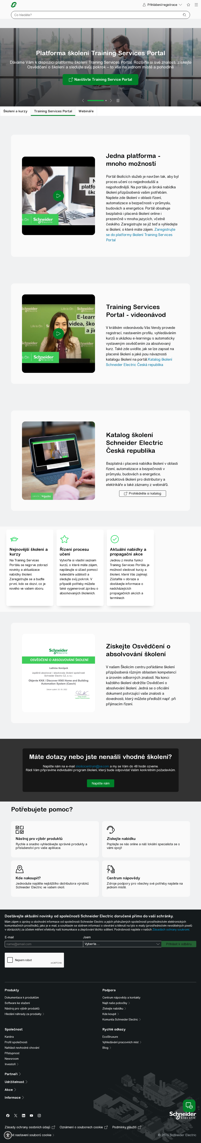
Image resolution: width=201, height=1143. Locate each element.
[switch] (8, 1135)
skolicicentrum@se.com (92, 766)
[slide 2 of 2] (106, 100)
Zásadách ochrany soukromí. (171, 929)
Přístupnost (12, 1053)
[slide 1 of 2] (95, 100)
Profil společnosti (16, 1042)
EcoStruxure (110, 1036)
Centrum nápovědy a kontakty (121, 997)
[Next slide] (111, 100)
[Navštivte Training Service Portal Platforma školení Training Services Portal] (100, 79)
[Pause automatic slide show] (118, 100)
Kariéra (9, 1036)
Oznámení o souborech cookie (81, 1127)
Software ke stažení (17, 1003)
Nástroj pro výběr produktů (22, 1008)
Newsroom (12, 1058)
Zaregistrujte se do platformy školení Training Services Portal (140, 234)
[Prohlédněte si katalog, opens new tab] (142, 493)
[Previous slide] (83, 100)
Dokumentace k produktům (22, 997)
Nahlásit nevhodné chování (22, 1047)
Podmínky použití (124, 1127)
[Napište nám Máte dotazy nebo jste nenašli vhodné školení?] (100, 783)
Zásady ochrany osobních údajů (27, 1127)
